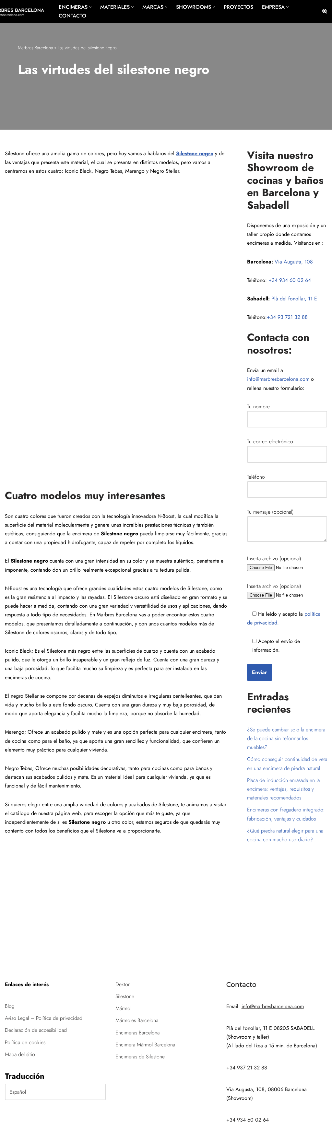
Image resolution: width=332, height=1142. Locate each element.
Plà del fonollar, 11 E (294, 298)
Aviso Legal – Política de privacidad (43, 1018)
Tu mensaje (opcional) (270, 512)
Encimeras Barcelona (137, 1032)
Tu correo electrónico (270, 441)
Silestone (124, 996)
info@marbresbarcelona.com (278, 379)
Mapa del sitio (20, 1054)
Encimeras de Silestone (140, 1056)
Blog (10, 1006)
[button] (90, 7)
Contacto (72, 15)
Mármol (123, 1008)
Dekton (123, 984)
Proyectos (238, 7)
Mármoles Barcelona (136, 1020)
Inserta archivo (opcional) (274, 558)
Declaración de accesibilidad (36, 1030)
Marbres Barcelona (35, 47)
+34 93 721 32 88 (287, 317)
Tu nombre (258, 406)
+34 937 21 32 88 (246, 1067)
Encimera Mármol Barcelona (145, 1044)
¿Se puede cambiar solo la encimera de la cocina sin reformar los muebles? (286, 738)
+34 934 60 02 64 (289, 280)
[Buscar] (324, 11)
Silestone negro (194, 153)
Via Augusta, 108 (294, 261)
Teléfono (256, 477)
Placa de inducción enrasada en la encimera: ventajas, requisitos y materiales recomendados (283, 788)
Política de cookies (25, 1042)
